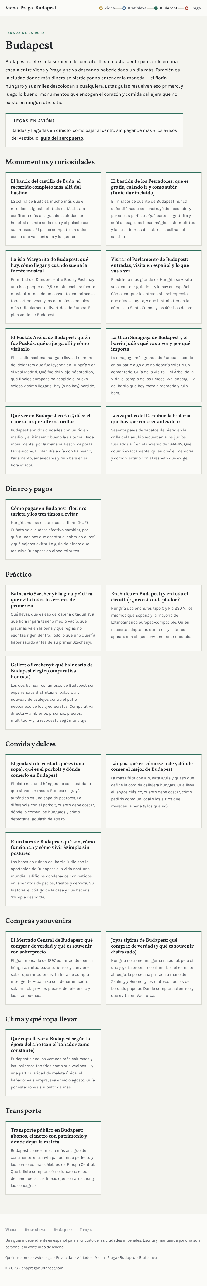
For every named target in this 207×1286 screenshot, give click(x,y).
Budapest (128, 1257)
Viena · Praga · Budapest (30, 8)
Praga (112, 1257)
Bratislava (148, 1257)
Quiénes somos (19, 1257)
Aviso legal (44, 1257)
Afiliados (85, 1257)
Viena (100, 1257)
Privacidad (65, 1257)
